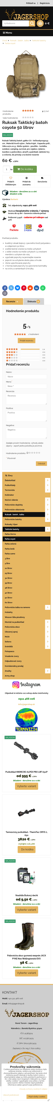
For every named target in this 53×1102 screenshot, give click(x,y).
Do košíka (26, 169)
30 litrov (8, 578)
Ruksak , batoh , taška (14, 514)
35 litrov (8, 583)
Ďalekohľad (10, 480)
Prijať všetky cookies (37, 1097)
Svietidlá (9, 646)
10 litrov (8, 568)
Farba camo (10, 554)
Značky (8, 671)
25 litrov (8, 573)
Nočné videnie (11, 500)
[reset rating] (27, 453)
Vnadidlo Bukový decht (26, 895)
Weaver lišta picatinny (15, 617)
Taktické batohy (12, 529)
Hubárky (9, 612)
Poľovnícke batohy (13, 519)
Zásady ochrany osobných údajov (33, 1089)
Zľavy (10, 475)
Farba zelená (10, 544)
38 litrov (8, 588)
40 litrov (8, 593)
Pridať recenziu (26, 340)
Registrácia (45, 3)
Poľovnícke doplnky (14, 505)
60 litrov (8, 602)
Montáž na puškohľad (14, 622)
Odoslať (41, 463)
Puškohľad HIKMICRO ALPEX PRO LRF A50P (26, 772)
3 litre (7, 558)
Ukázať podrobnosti (11, 1095)
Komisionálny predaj (14, 666)
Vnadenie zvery (12, 656)
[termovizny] (26, 730)
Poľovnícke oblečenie (14, 510)
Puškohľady (10, 485)
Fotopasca (9, 651)
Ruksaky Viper (11, 524)
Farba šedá (9, 549)
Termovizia (10, 490)
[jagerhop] (26, 1019)
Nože (7, 637)
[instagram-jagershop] (26, 688)
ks (11, 169)
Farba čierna (10, 534)
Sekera (8, 642)
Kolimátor (9, 495)
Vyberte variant (26, 786)
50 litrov (8, 598)
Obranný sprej (11, 632)
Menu (8, 32)
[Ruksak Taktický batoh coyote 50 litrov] (26, 74)
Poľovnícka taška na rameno (17, 607)
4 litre (7, 563)
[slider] (28, 110)
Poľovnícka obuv (12, 627)
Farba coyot (10, 539)
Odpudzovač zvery (13, 661)
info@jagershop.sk (26, 704)
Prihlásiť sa (30, 3)
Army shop (10, 676)
